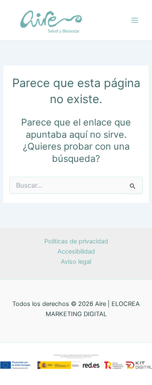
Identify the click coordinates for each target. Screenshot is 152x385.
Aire (106, 20)
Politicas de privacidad (76, 241)
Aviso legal (76, 261)
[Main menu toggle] (135, 20)
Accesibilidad (76, 251)
